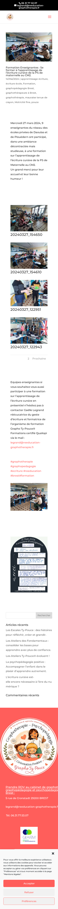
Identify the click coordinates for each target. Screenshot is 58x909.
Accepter (29, 883)
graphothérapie (15, 97)
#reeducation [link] (32, 470)
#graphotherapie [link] (21, 461)
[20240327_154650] (29, 231)
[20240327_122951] (29, 306)
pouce (35, 102)
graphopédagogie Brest (20, 88)
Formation (29, 83)
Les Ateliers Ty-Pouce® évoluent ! (27, 655)
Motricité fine (22, 102)
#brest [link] (14, 475)
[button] (53, 853)
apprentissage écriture (34, 78)
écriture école (14, 83)
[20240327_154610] (29, 268)
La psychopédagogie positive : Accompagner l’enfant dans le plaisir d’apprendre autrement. (26, 666)
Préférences (29, 901)
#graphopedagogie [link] (23, 466)
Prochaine (39, 358)
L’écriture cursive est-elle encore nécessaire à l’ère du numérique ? (29, 682)
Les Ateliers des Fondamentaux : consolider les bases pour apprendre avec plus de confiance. (28, 645)
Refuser (29, 892)
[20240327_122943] (29, 343)
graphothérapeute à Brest (21, 92)
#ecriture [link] (16, 470)
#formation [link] (26, 475)
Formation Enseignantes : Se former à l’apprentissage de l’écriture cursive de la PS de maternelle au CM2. (25, 71)
